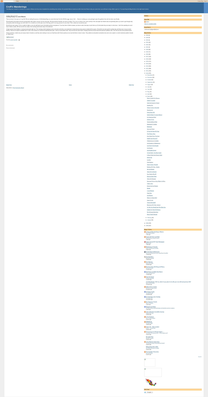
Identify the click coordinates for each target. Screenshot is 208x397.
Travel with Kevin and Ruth (152, 237)
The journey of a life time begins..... (155, 331)
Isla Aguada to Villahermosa (153, 143)
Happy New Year (149, 313)
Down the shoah (149, 263)
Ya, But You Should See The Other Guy (156, 207)
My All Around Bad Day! (152, 212)
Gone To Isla (150, 200)
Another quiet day (150, 278)
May (148, 91)
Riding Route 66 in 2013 (152, 346)
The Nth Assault (149, 293)
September (150, 82)
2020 (147, 49)
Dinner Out (149, 157)
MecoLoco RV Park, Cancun (153, 205)
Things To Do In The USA (153, 107)
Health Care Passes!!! (152, 138)
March (149, 96)
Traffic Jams (150, 183)
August (149, 84)
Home (70, 84)
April (148, 94)
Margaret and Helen (151, 306)
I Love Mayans (150, 190)
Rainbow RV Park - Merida (153, 167)
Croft (147, 21)
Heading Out (150, 105)
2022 (147, 44)
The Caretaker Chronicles (152, 351)
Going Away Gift (151, 112)
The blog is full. (149, 298)
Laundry (149, 160)
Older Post (131, 84)
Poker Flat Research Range (152, 248)
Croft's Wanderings (16, 7)
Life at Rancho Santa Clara (152, 341)
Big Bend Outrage (150, 258)
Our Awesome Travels (151, 302)
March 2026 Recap (150, 283)
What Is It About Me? (152, 197)
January (149, 220)
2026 (147, 35)
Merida (148, 188)
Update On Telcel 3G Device (153, 209)
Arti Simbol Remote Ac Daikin (152, 348)
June (148, 89)
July (148, 87)
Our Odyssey (149, 262)
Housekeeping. (149, 353)
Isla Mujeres (150, 195)
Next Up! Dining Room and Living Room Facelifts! (157, 253)
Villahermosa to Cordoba (153, 141)
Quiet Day (149, 193)
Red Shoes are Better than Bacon (154, 272)
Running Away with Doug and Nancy (155, 266)
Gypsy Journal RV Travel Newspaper (155, 241)
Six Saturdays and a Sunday (153, 296)
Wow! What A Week (150, 233)
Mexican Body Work (151, 176)
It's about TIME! (149, 323)
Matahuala (149, 126)
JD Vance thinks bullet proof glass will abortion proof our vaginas (160, 308)
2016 (147, 59)
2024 (147, 40)
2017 (147, 56)
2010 (147, 73)
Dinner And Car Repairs (152, 186)
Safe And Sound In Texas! (153, 103)
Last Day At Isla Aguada (152, 145)
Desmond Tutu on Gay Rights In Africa (156, 181)
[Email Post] (19, 39)
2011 (147, 70)
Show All (199, 356)
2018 (147, 54)
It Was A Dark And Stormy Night (154, 155)
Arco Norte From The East (153, 136)
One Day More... (150, 257)
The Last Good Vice (150, 273)
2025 (147, 37)
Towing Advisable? (151, 202)
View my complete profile (150, 23)
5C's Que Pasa (149, 336)
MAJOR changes (149, 338)
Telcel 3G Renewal (151, 178)
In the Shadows (150, 317)
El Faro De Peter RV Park (153, 131)
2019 (147, 51)
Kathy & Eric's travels (151, 287)
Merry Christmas (149, 303)
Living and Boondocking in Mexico (155, 232)
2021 (147, 47)
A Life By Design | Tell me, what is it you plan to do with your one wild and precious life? (168, 281)
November (149, 77)
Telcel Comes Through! (152, 164)
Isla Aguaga (150, 148)
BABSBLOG (149, 321)
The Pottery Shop (151, 133)
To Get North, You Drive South (154, 152)
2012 (147, 68)
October (149, 79)
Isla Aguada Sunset (151, 150)
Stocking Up (150, 110)
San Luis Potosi (150, 129)
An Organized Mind (151, 117)
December (149, 75)
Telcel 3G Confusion (151, 171)
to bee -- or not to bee (150, 328)
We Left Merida (150, 169)
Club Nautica (150, 162)
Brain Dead (148, 243)
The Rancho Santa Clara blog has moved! (155, 343)
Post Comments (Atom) (18, 87)
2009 (147, 223)
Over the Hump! (150, 277)
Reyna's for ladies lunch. (151, 288)
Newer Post (9, 84)
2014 (147, 63)
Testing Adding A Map (152, 122)
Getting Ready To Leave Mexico (154, 114)
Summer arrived (149, 268)
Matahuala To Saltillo (152, 124)
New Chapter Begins (150, 318)
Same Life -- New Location (152, 326)
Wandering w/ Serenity (151, 247)
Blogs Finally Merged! (152, 214)
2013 (147, 66)
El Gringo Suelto (150, 291)
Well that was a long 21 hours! (152, 238)
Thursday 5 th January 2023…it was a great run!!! (157, 333)
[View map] (10, 37)
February (149, 217)
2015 (147, 61)
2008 (147, 225)
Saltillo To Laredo (151, 100)
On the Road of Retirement (152, 251)
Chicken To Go (150, 119)
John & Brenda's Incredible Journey (155, 311)
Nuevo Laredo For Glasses (153, 98)
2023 (147, 42)
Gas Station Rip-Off (151, 174)
